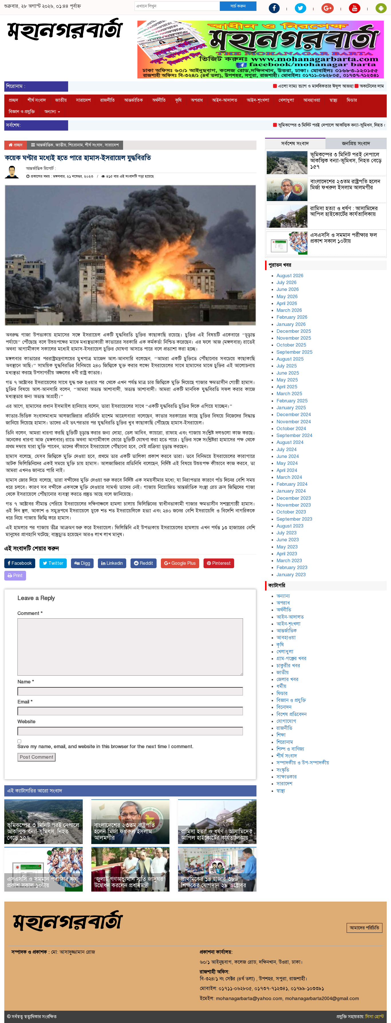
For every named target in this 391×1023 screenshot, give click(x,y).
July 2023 (287, 533)
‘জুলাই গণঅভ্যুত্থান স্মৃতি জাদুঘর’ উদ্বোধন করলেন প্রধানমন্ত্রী (129, 882)
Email (25, 702)
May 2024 (287, 463)
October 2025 (291, 345)
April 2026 (287, 303)
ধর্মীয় (282, 686)
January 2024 (291, 491)
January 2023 (291, 575)
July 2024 (287, 449)
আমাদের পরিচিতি (364, 928)
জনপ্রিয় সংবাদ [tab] (356, 143)
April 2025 (287, 387)
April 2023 (287, 554)
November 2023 (294, 505)
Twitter (55, 563)
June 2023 (288, 540)
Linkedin (114, 563)
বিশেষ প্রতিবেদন (292, 714)
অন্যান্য (50, 112)
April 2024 (287, 470)
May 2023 (287, 547)
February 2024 (292, 484)
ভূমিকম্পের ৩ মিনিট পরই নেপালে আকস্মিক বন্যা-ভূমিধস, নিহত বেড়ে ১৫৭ (322, 125)
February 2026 (292, 317)
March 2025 (289, 394)
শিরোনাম (75, 144)
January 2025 (291, 408)
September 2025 (294, 352)
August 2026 (290, 276)
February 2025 (292, 401)
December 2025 (294, 331)
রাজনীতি (107, 100)
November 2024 (294, 422)
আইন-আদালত (224, 100)
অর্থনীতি (159, 100)
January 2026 (291, 324)
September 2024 (294, 435)
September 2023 (294, 519)
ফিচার (352, 100)
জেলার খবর (288, 679)
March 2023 (289, 561)
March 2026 (289, 310)
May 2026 (287, 297)
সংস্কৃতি (283, 770)
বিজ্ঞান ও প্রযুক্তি (22, 112)
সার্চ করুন (238, 6)
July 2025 (287, 366)
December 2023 (294, 498)
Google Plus (183, 563)
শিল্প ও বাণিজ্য (290, 749)
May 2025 (287, 380)
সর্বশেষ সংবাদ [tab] (295, 143)
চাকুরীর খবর (288, 666)
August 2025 (290, 359)
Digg (85, 563)
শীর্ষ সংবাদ (36, 100)
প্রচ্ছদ (13, 100)
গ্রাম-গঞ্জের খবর (292, 659)
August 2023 (290, 526)
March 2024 (289, 477)
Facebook (21, 563)
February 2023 (292, 567)
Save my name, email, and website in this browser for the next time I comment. (105, 746)
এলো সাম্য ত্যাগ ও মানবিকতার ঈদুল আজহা (297, 86)
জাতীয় (61, 100)
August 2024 (290, 442)
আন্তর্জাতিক (133, 100)
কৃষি (178, 100)
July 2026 (287, 283)
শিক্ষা (281, 735)
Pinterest (221, 563)
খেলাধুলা (286, 100)
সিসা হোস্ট (375, 1017)
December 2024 (294, 415)
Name (25, 682)
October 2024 (291, 429)
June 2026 (288, 289)
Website (26, 722)
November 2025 (294, 338)
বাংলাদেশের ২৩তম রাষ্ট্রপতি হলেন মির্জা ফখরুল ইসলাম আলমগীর (124, 831)
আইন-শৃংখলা (258, 100)
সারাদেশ (83, 100)
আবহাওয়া (311, 100)
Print (17, 576)
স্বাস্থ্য (333, 100)
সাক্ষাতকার (287, 777)
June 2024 (288, 456)
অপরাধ (197, 100)
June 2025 (288, 373)
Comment (30, 613)
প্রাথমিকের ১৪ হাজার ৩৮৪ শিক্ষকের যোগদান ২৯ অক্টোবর (213, 882)
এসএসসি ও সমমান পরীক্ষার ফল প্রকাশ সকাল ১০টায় (42, 882)
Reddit (146, 563)
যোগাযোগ (286, 721)
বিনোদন (284, 707)
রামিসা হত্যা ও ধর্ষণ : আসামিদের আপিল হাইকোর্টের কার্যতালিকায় (216, 834)
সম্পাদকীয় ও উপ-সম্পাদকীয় (303, 763)
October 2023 (291, 512)
